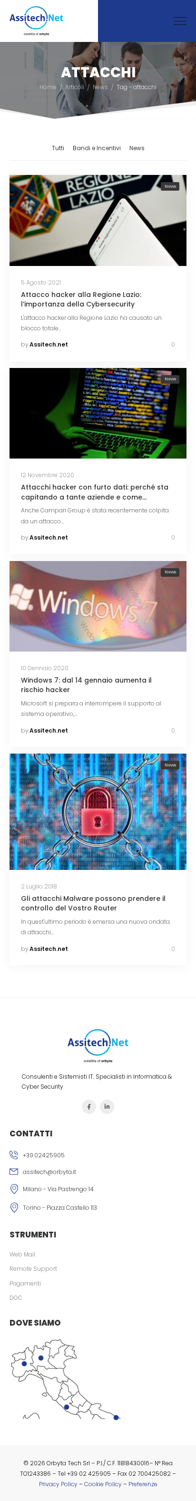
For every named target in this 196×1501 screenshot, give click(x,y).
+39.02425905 (44, 1155)
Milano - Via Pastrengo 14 (58, 1189)
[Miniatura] (98, 220)
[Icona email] (98, 1173)
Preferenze (142, 1484)
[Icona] (98, 1190)
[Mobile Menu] (180, 21)
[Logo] (36, 21)
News (100, 87)
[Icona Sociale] (89, 1107)
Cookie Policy (103, 1484)
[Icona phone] (98, 1156)
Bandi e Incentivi (97, 148)
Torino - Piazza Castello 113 (60, 1208)
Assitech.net (48, 344)
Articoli (74, 87)
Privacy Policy (58, 1484)
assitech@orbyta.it (49, 1172)
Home (48, 87)
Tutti (58, 148)
